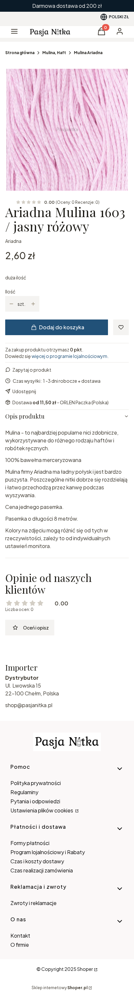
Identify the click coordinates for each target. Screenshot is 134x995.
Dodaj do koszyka (61, 327)
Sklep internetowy (59, 987)
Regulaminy (24, 792)
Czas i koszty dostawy (37, 861)
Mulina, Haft (54, 52)
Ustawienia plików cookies (42, 810)
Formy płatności (29, 842)
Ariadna (13, 241)
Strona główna (19, 52)
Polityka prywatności (35, 783)
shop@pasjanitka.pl (28, 705)
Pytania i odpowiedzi (35, 801)
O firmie (19, 944)
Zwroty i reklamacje (33, 902)
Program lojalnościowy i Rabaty (47, 852)
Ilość (10, 291)
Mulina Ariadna (88, 52)
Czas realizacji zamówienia (41, 870)
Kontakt (20, 935)
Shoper (85, 969)
